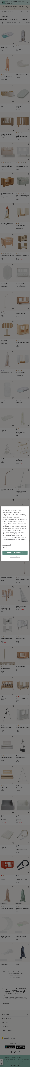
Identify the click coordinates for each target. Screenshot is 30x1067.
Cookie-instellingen (15, 557)
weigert (16, 539)
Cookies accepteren (15, 552)
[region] (15, 533)
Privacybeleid (6, 545)
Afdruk (4, 547)
